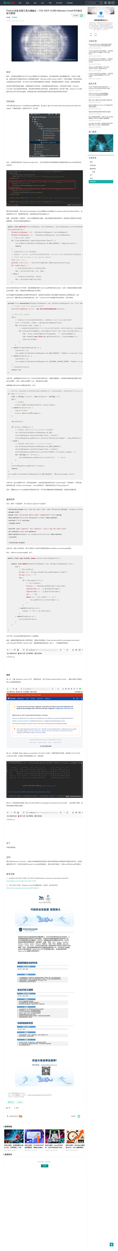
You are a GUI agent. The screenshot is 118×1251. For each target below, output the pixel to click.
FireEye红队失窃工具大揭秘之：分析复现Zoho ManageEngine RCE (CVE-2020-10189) (101, 60)
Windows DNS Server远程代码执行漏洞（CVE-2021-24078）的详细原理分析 (100, 45)
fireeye (20, 1102)
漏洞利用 (93, 168)
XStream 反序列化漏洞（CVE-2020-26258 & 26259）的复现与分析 (99, 67)
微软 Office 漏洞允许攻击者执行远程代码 (100, 100)
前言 (91, 162)
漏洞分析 (11, 1102)
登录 (44, 1166)
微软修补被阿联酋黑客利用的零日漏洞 (100, 112)
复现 (93, 172)
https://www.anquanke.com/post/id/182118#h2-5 (22, 888)
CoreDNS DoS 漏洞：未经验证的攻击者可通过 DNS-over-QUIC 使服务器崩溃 (101, 124)
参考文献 (93, 181)
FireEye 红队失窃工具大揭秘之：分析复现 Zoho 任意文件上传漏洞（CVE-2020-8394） (101, 52)
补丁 (91, 175)
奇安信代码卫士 (100, 20)
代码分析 (93, 165)
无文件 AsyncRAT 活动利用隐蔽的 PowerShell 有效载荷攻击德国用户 (99, 94)
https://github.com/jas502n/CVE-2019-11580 (21, 881)
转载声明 (17, 1095)
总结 (91, 178)
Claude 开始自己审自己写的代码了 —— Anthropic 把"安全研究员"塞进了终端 (100, 87)
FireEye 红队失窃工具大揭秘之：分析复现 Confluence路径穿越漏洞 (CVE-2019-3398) (101, 75)
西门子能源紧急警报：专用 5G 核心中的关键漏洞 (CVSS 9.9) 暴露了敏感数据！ (101, 117)
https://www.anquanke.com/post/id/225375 (40, 1095)
